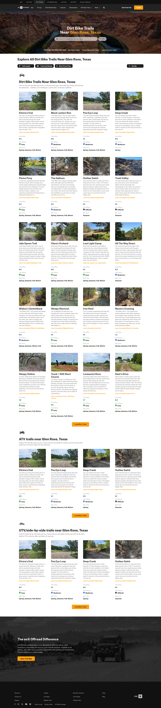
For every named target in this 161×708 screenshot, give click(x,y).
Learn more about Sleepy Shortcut (64, 317)
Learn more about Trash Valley (128, 186)
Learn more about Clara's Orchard (64, 252)
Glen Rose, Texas (74, 50)
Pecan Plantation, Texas (90, 50)
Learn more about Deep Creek (128, 121)
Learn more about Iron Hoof (96, 317)
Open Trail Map (26, 659)
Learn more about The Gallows (64, 186)
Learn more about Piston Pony (32, 186)
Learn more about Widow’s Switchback (32, 317)
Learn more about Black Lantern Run (64, 121)
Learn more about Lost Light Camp (96, 252)
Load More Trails (80, 424)
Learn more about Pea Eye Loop (96, 121)
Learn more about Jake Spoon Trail (32, 252)
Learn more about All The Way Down (128, 252)
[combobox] (77, 39)
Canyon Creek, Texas (109, 50)
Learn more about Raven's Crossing (128, 317)
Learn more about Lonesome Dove (96, 385)
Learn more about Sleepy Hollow (32, 385)
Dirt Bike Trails (65, 24)
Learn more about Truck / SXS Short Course (64, 385)
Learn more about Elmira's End (32, 121)
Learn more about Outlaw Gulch (96, 186)
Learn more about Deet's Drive (128, 385)
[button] (26, 66)
